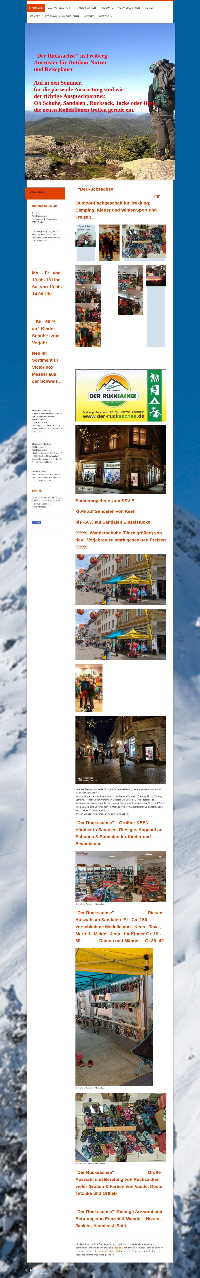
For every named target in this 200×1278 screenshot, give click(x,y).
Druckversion (39, 1270)
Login (167, 1270)
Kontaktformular (38, 507)
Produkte (118, 1247)
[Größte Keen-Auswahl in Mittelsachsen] (120, 876)
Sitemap (52, 1270)
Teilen (37, 522)
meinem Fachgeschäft (109, 1251)
